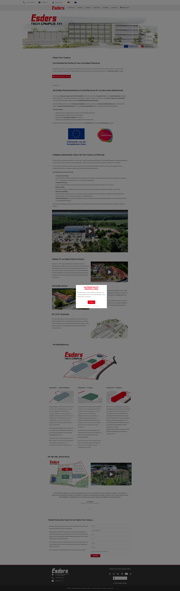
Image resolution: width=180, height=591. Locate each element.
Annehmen (91, 302)
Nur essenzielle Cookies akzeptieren (91, 305)
